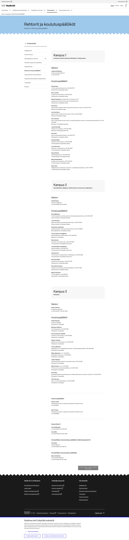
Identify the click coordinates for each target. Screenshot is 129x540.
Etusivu (3, 14)
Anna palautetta (122, 1)
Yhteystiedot (50, 10)
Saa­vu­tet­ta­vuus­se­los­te (42, 513)
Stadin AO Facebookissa (30, 491)
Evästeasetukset (83, 500)
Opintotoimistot (28, 54)
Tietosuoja (52, 513)
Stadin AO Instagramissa (30, 494)
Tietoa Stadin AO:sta (64, 10)
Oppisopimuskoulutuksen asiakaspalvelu (35, 78)
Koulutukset (5, 10)
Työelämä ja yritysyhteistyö (19, 10)
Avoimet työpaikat (56, 488)
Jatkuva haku (27, 488)
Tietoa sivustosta (83, 497)
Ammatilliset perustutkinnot (31, 485)
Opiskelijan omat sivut (37, 10)
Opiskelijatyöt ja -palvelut (31, 58)
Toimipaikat (27, 82)
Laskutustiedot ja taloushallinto (32, 74)
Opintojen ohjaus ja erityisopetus (33, 62)
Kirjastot (26, 86)
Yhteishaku (54, 491)
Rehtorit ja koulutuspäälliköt (32, 70)
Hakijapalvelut (28, 50)
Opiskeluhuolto (28, 66)
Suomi (112, 5)
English (121, 5)
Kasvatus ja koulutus (57, 485)
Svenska (117, 5)
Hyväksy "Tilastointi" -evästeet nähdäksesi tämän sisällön (88, 468)
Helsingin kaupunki (6, 1)
